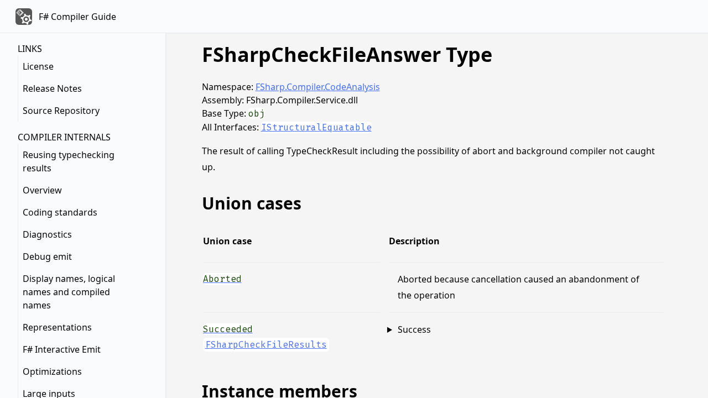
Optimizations (52, 371)
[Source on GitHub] (654, 278)
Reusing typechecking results (68, 161)
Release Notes (52, 88)
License (38, 66)
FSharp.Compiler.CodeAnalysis (318, 87)
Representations (57, 327)
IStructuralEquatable (316, 127)
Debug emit (47, 256)
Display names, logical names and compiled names (69, 292)
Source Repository (61, 110)
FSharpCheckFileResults (266, 344)
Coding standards (60, 212)
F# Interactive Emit (62, 349)
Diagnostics (47, 234)
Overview (42, 190)
